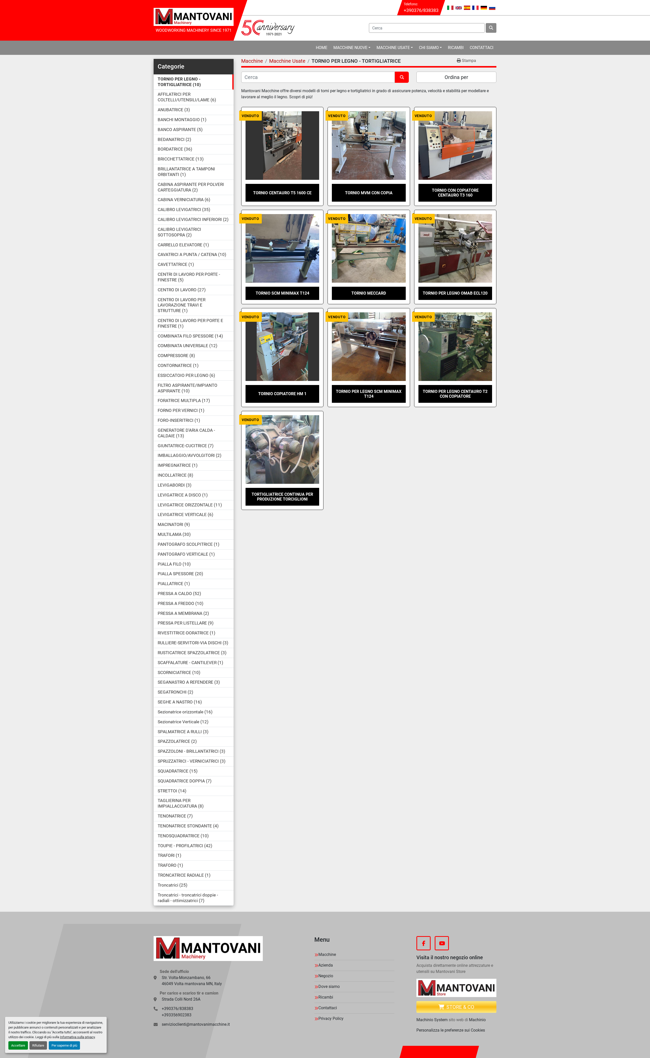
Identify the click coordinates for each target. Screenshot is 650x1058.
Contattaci (481, 47)
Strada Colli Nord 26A (181, 999)
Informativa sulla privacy (77, 1037)
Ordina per (456, 77)
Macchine (327, 954)
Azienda (325, 965)
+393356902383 (176, 1015)
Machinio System (432, 1019)
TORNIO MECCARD (368, 293)
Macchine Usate (393, 47)
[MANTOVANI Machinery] (208, 948)
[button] (351, 48)
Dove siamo (329, 986)
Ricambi (456, 47)
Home (321, 47)
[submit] (491, 28)
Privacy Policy (331, 1018)
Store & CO (460, 1007)
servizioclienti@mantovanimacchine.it (196, 1024)
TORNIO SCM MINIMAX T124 (282, 293)
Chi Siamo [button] (429, 47)
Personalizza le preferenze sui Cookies (450, 1030)
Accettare (18, 1045)
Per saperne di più (64, 1045)
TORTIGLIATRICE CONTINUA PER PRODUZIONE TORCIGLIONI (282, 497)
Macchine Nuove (350, 47)
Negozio (325, 975)
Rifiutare (38, 1045)
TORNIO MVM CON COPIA (369, 192)
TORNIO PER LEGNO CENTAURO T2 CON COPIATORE (455, 394)
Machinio (477, 1019)
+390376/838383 (421, 10)
